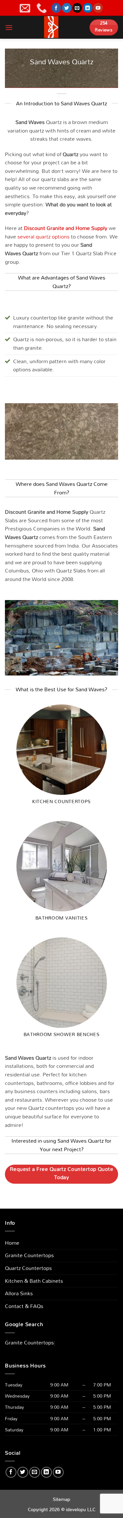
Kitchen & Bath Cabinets (34, 1281)
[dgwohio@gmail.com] (26, 8)
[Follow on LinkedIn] (87, 8)
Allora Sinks (19, 1293)
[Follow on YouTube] (98, 8)
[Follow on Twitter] (67, 8)
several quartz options (43, 236)
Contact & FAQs (24, 1306)
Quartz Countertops (28, 1268)
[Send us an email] (77, 8)
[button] (9, 27)
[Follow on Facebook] (56, 8)
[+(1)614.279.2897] (42, 8)
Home (12, 1242)
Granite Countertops (29, 1255)
